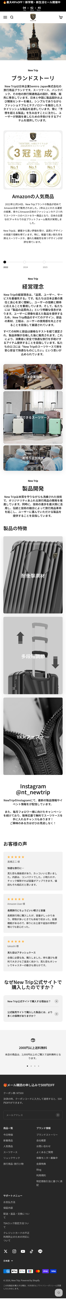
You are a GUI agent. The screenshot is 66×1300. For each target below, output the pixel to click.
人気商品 (8, 1146)
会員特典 (41, 1163)
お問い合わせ (43, 1146)
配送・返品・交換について (16, 1215)
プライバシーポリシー (46, 1285)
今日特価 (8, 1134)
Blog (38, 1169)
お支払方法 (9, 1202)
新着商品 (8, 1140)
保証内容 (8, 1207)
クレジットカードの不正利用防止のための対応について (16, 1236)
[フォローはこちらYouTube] (23, 1251)
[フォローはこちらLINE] (40, 1251)
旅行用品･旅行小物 (13, 1163)
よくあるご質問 (44, 1152)
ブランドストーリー (47, 1134)
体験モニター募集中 (47, 1158)
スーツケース (10, 1152)
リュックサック (11, 1158)
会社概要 (41, 1140)
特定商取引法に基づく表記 (49, 1183)
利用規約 (41, 1175)
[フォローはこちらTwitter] (5, 1251)
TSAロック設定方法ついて (16, 1225)
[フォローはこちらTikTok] (31, 1251)
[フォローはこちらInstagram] (14, 1251)
